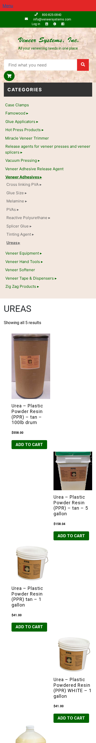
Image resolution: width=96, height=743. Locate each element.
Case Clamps (17, 104)
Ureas (11, 242)
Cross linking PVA (22, 184)
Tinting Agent (18, 234)
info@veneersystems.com (52, 19)
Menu (8, 5)
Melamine (15, 201)
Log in (36, 24)
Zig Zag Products (20, 286)
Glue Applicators (20, 121)
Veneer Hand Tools (22, 261)
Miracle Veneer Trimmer (27, 138)
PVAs (11, 209)
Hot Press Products (23, 129)
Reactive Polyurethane (26, 217)
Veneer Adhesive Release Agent (34, 168)
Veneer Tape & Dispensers (29, 278)
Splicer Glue (17, 226)
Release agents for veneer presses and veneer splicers (47, 149)
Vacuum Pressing (21, 160)
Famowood (15, 113)
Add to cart (29, 444)
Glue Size (15, 192)
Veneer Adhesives (22, 177)
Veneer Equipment (22, 253)
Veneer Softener (20, 269)
